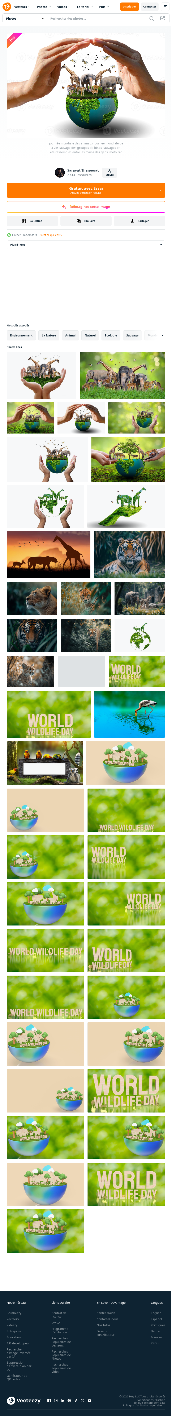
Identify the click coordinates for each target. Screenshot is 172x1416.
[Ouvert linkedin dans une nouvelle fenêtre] (62, 1398)
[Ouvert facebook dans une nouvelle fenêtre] (49, 1398)
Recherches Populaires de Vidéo (60, 1366)
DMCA (54, 1320)
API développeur (18, 1341)
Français (153, 1335)
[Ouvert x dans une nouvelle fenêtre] (82, 1398)
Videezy (12, 1323)
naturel (90, 333)
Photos (42, 7)
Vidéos (62, 7)
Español (153, 1317)
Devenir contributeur (103, 1331)
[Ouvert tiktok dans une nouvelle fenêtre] (76, 1398)
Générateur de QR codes (17, 1375)
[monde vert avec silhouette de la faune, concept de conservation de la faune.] (140, 633)
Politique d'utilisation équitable (139, 1403)
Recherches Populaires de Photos (60, 1352)
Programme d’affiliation (58, 1328)
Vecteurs (20, 7)
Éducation (14, 1335)
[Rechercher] (151, 18)
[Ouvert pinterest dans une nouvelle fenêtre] (69, 1398)
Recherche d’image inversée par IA (17, 1350)
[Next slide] (155, 333)
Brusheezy (14, 1311)
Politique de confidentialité (145, 1400)
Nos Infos (101, 1323)
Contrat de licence (57, 1312)
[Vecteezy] (7, 7)
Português (155, 1323)
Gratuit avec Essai (86, 190)
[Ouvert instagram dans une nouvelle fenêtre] (55, 1398)
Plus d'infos (17, 242)
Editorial (83, 7)
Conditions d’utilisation (147, 1398)
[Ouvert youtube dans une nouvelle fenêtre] (89, 1398)
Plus (102, 7)
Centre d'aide (103, 1311)
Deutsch (153, 1329)
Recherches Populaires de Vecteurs (60, 1339)
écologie (111, 333)
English (153, 1311)
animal (70, 333)
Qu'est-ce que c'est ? (50, 235)
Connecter (149, 6)
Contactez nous (105, 1317)
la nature (49, 333)
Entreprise (14, 1329)
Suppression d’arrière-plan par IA (16, 1363)
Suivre (110, 175)
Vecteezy (13, 1317)
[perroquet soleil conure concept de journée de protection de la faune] (129, 712)
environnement (21, 333)
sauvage (132, 333)
